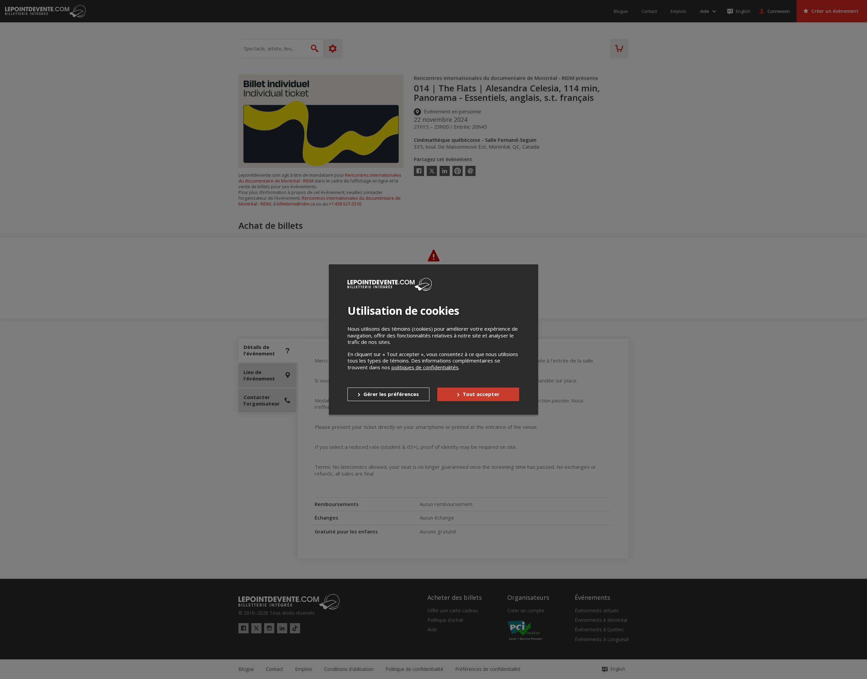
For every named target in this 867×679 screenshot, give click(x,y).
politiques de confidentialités (425, 367)
